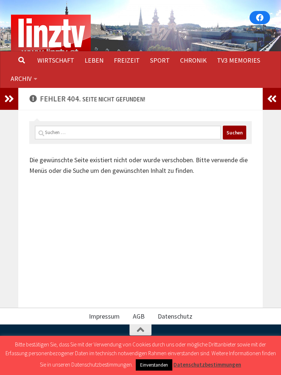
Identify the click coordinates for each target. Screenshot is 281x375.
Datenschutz (175, 316)
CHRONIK (193, 60)
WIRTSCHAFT (55, 60)
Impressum (104, 316)
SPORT (160, 60)
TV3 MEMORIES (238, 60)
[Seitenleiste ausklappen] (9, 99)
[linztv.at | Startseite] (51, 36)
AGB (139, 316)
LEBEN (94, 60)
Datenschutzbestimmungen (207, 364)
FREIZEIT (127, 60)
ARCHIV (21, 78)
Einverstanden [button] (154, 365)
